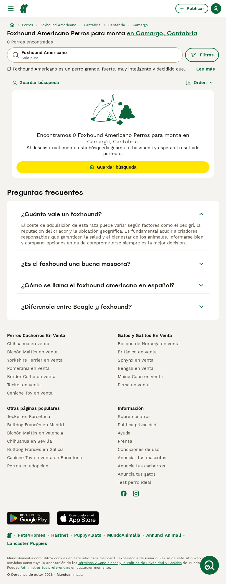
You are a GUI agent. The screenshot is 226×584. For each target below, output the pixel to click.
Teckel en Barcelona (28, 416)
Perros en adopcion (27, 466)
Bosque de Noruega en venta (149, 343)
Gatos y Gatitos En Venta (145, 335)
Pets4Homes (31, 535)
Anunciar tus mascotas (142, 457)
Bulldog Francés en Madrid (35, 424)
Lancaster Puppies (27, 543)
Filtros (207, 55)
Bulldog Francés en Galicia (35, 449)
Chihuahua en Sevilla (29, 441)
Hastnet (59, 535)
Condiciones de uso (138, 449)
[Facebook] (123, 493)
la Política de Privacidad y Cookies (151, 563)
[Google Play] (28, 518)
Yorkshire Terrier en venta (34, 360)
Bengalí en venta (135, 368)
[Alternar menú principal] (10, 8)
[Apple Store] (78, 518)
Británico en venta (137, 352)
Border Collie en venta (31, 376)
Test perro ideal (134, 482)
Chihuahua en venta (28, 343)
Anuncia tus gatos (137, 474)
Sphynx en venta (135, 360)
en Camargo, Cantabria (162, 33)
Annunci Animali (163, 535)
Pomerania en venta (28, 368)
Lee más (205, 69)
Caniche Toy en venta (29, 393)
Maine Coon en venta (140, 376)
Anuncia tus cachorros (141, 466)
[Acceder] (216, 8)
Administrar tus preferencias (45, 567)
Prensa (125, 441)
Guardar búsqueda (39, 82)
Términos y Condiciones (98, 563)
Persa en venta (133, 384)
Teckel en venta (24, 384)
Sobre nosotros (134, 416)
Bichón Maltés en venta (32, 352)
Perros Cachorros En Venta (36, 335)
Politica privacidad (137, 424)
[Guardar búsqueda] (209, 565)
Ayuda (124, 433)
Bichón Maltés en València (35, 433)
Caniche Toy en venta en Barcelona (44, 457)
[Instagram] (136, 493)
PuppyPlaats (87, 535)
